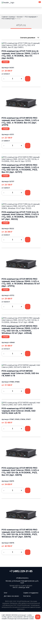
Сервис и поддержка (30, 593)
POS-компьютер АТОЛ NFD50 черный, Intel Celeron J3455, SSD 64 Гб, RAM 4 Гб (20, 373)
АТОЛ (18, 19)
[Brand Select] (12, 3)
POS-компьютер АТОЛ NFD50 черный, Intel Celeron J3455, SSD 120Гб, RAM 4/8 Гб (19, 410)
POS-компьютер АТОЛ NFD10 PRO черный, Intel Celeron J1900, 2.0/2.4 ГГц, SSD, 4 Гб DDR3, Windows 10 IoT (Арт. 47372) (21, 282)
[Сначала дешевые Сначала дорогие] (29, 37)
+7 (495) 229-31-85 (21, 571)
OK (38, 617)
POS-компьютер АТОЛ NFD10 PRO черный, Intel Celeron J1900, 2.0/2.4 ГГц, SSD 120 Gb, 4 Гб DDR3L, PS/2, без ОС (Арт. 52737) (20, 168)
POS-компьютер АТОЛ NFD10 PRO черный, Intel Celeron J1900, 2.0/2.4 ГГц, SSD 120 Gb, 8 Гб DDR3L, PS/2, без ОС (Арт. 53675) (20, 471)
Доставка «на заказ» (11, 596)
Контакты (26, 596)
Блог (5, 593)
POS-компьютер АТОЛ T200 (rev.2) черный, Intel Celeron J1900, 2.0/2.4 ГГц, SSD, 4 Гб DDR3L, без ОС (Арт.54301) (20, 54)
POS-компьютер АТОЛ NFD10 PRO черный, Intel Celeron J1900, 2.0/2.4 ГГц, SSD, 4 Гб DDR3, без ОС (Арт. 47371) (20, 121)
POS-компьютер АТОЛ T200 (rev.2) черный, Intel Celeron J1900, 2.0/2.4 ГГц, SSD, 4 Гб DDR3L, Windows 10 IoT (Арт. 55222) (20, 215)
